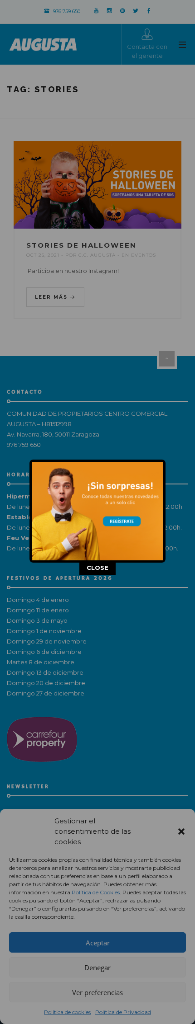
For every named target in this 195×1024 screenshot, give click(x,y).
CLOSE (97, 568)
